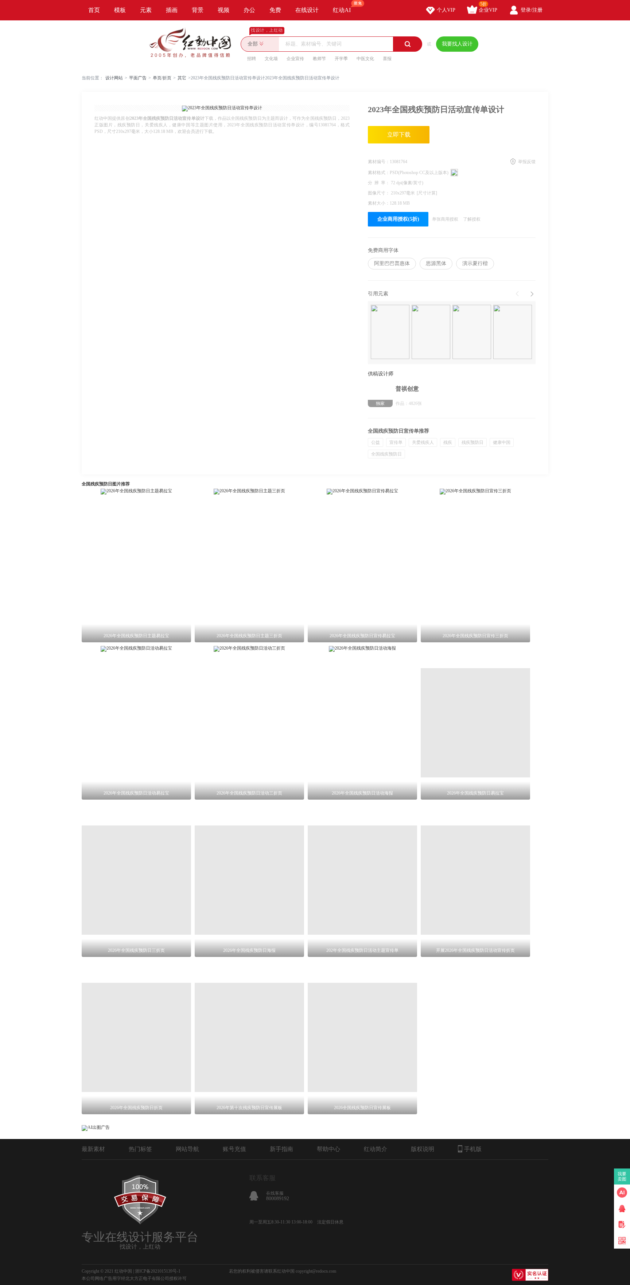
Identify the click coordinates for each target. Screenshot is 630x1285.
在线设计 (307, 10)
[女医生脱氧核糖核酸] (512, 332)
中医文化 (365, 58)
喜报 (387, 58)
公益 (375, 442)
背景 (197, 10)
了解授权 (472, 219)
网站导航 (187, 1149)
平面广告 (138, 77)
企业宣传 (295, 58)
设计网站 (114, 77)
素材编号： (379, 161)
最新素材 (93, 1149)
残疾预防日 (472, 442)
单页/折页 (162, 77)
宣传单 (395, 442)
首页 (94, 10)
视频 (223, 10)
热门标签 (140, 1149)
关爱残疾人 (423, 442)
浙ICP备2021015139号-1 (157, 1271)
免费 (275, 10)
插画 (172, 10)
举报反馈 (527, 161)
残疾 (447, 442)
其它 (182, 77)
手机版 (473, 1149)
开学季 (341, 58)
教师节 (319, 58)
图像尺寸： (379, 193)
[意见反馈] (622, 1225)
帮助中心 (328, 1149)
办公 (249, 10)
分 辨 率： (379, 182)
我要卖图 (622, 1176)
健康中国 (501, 442)
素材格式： (379, 172)
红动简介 (375, 1149)
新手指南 (281, 1149)
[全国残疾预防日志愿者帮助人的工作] (390, 332)
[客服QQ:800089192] (622, 1209)
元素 (146, 10)
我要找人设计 (457, 44)
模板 (120, 10)
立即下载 (399, 134)
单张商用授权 (445, 219)
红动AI (342, 10)
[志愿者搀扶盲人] (431, 332)
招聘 (251, 58)
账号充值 (234, 1149)
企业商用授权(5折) (398, 219)
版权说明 (422, 1149)
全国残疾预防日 (386, 454)
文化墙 (271, 58)
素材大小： (379, 203)
